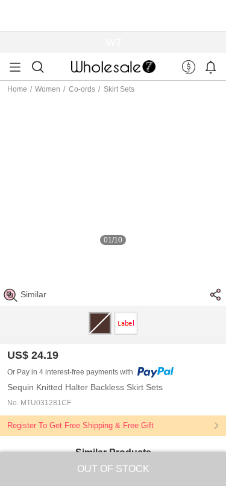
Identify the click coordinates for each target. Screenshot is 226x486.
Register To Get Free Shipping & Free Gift (80, 425)
